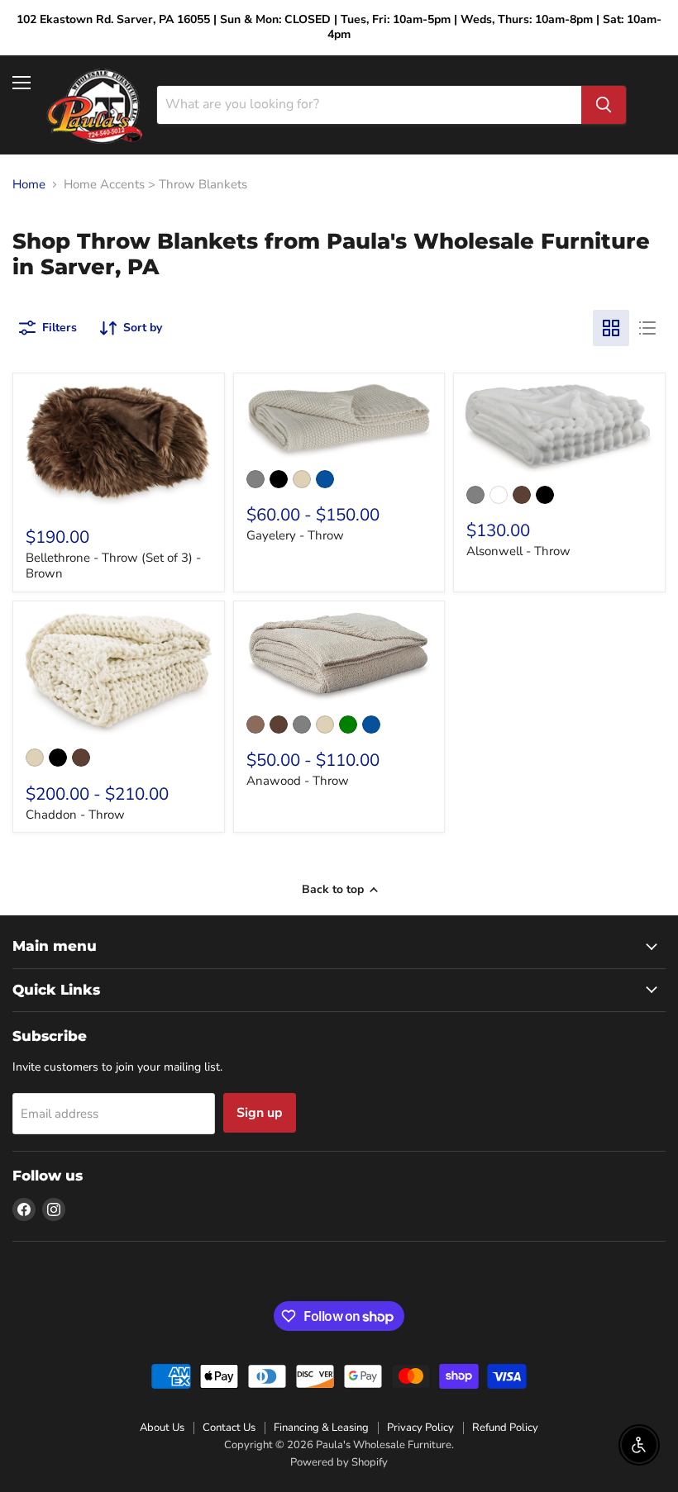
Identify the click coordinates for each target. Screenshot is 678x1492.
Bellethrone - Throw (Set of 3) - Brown (113, 565)
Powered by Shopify (339, 1462)
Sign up (259, 1113)
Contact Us (229, 1427)
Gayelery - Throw (295, 535)
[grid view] (611, 328)
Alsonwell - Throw (518, 551)
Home (28, 185)
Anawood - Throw (297, 780)
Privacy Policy (420, 1427)
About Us (162, 1427)
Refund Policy (505, 1427)
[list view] (647, 328)
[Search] (603, 105)
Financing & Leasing (321, 1427)
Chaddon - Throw (75, 814)
